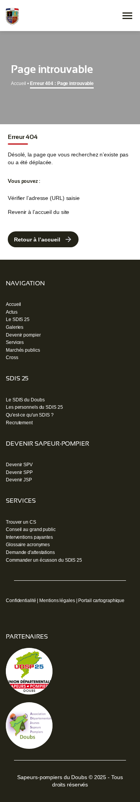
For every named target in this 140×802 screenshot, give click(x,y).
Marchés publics (23, 350)
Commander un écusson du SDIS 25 (44, 560)
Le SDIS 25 (18, 319)
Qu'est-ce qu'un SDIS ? (30, 415)
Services (15, 342)
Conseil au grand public (31, 529)
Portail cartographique (101, 600)
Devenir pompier (23, 335)
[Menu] (127, 15)
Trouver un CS (21, 522)
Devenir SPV (19, 464)
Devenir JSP (19, 480)
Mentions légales (57, 600)
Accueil (18, 83)
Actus (12, 312)
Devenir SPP (19, 472)
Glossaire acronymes (28, 544)
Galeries (14, 327)
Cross (12, 357)
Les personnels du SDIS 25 (34, 407)
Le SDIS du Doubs (25, 400)
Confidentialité (21, 600)
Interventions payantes (29, 537)
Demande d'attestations (30, 552)
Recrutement (19, 422)
